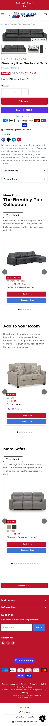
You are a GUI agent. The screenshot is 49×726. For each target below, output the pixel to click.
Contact (24, 684)
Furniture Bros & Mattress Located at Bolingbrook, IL (23, 690)
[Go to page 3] (23, 309)
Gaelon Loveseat (14, 404)
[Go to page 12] (37, 563)
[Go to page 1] (19, 309)
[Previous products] (4, 272)
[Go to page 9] (30, 563)
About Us (14, 684)
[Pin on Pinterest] (19, 140)
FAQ (42, 684)
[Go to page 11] (35, 563)
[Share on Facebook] (3, 140)
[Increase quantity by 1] (25, 91)
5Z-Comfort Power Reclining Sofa (22, 537)
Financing (34, 684)
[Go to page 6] (30, 309)
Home (4, 24)
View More (11, 215)
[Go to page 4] (25, 309)
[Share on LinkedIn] (14, 140)
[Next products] (44, 272)
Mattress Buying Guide (23, 687)
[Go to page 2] (21, 309)
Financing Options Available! (17, 129)
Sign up (39, 627)
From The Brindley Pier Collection (16, 59)
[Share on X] (9, 140)
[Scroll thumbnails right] (45, 49)
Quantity (5, 86)
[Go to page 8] (28, 563)
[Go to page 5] (28, 309)
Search (4, 684)
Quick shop (27, 294)
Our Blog (24, 692)
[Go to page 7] (31, 432)
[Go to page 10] (32, 563)
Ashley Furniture (11, 67)
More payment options (24, 116)
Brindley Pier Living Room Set (20, 287)
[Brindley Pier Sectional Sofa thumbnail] (14, 49)
